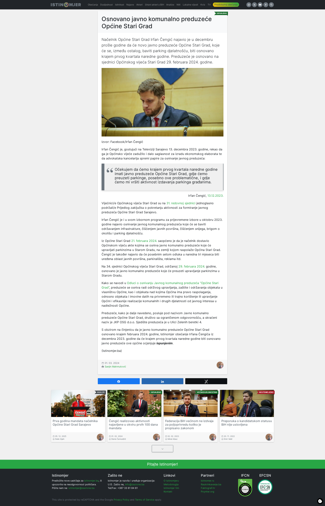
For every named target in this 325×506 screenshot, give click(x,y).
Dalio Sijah (59, 439)
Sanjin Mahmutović (115, 366)
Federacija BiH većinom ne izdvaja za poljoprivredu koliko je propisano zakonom (189, 424)
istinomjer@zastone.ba (81, 488)
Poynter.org (207, 491)
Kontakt (168, 491)
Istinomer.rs (207, 480)
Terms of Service (144, 499)
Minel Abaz (173, 439)
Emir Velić (228, 439)
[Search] (271, 4)
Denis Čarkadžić (118, 439)
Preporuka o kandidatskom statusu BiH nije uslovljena (246, 422)
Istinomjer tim (171, 488)
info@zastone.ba (134, 484)
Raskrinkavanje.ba (211, 484)
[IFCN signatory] (245, 487)
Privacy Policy (121, 499)
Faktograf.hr (208, 488)
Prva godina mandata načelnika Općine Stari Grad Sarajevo (75, 422)
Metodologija (171, 484)
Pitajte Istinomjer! (162, 464)
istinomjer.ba (91, 480)
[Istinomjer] (66, 5)
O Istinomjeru (171, 480)
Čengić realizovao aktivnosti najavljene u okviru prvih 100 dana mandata (133, 424)
